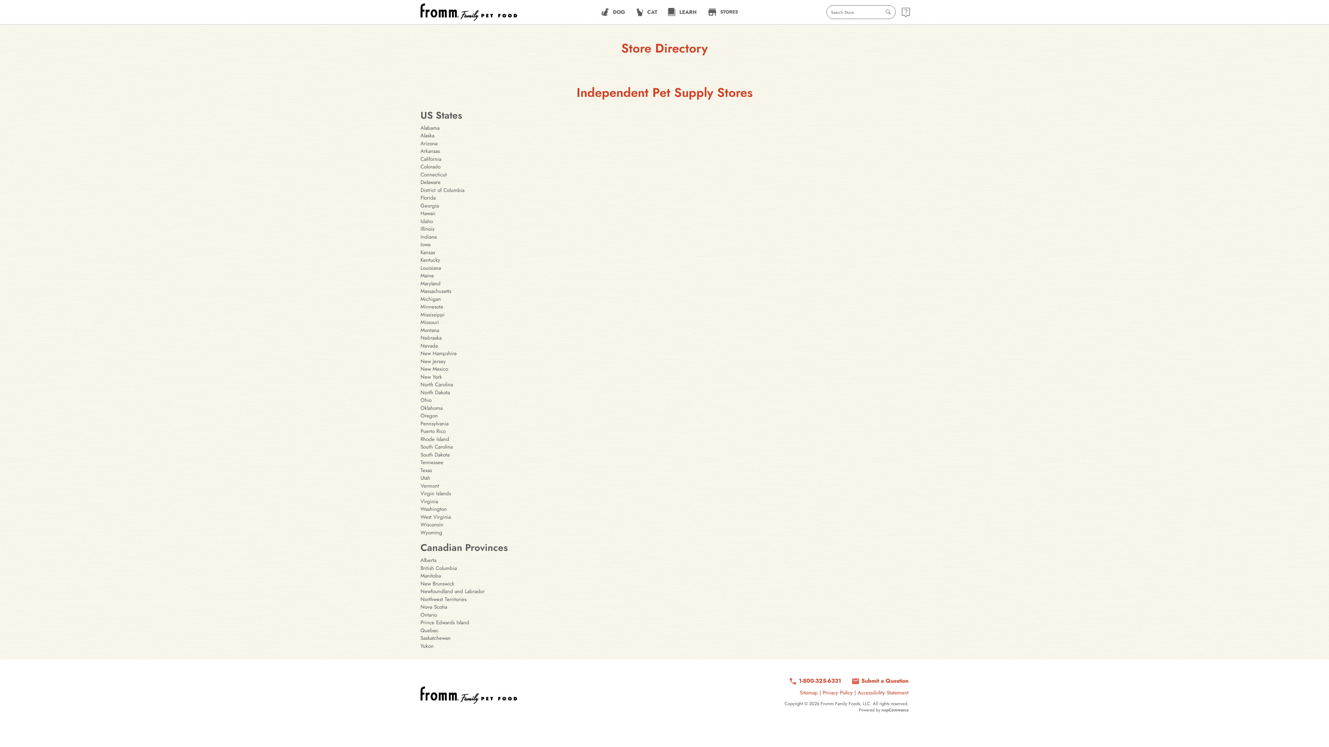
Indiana (429, 237)
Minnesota (432, 307)
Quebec (430, 630)
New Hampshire (439, 353)
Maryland (431, 283)
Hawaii (428, 213)
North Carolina (437, 384)
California (431, 159)
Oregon (429, 415)
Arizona (429, 143)
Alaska (427, 135)
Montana (430, 330)
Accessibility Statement (883, 693)
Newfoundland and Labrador (453, 591)
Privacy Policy (838, 693)
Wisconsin (432, 524)
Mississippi (433, 315)
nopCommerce (895, 710)
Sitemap (809, 693)
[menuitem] (613, 12)
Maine (427, 275)
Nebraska (431, 338)
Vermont (430, 486)
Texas (426, 470)
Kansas (428, 252)
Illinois (427, 229)
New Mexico (434, 369)
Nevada (429, 346)
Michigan (431, 299)
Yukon (427, 646)
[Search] (888, 12)
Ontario (429, 615)
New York (431, 377)
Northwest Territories (444, 599)
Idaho (427, 221)
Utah (425, 478)
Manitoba (431, 576)
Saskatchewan (436, 638)
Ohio (426, 400)
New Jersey (433, 361)
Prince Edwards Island (445, 622)
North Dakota (435, 392)
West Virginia (436, 517)
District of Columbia (442, 190)
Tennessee (432, 462)
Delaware (431, 182)
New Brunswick (437, 584)
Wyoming (431, 532)
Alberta (428, 560)
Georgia (430, 206)
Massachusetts (436, 291)
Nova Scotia (434, 607)
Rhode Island (435, 439)
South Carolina (437, 447)
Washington (434, 509)
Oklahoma (432, 408)
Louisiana (431, 268)
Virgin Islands (436, 493)
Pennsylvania (435, 423)
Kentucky (430, 260)
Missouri (430, 322)
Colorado (431, 166)
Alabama (430, 128)
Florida (428, 198)
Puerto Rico (433, 431)
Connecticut (434, 174)
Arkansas (430, 151)
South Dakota (435, 455)
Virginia (429, 501)
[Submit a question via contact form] (906, 12)
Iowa (426, 244)
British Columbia (439, 568)
